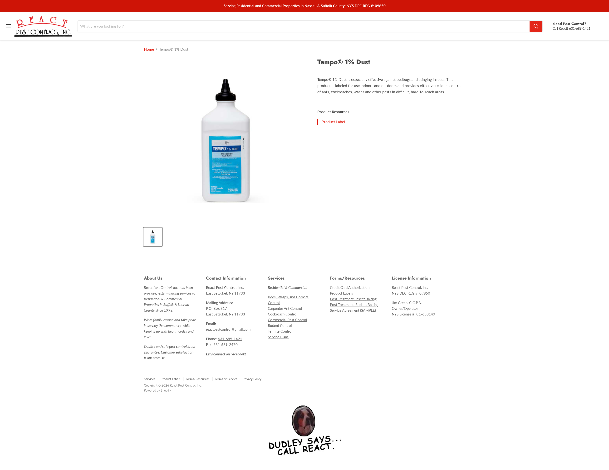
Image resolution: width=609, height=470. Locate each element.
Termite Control (280, 331)
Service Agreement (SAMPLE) (353, 310)
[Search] (536, 26)
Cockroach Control (282, 314)
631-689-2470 (225, 344)
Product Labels (341, 293)
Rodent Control (280, 325)
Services (149, 379)
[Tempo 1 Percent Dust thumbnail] (152, 237)
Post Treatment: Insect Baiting (353, 299)
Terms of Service (226, 379)
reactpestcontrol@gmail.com (228, 329)
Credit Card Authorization (349, 287)
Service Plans (278, 337)
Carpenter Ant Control (285, 308)
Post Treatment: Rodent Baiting (354, 304)
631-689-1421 (579, 28)
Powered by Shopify (157, 390)
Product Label (333, 121)
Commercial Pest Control (287, 320)
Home (149, 49)
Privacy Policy (252, 379)
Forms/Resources (198, 379)
